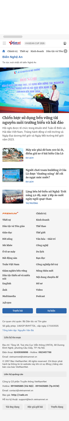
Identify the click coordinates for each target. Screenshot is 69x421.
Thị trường (32, 203)
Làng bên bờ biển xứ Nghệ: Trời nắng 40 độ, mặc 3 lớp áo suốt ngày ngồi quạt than (46, 195)
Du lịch (30, 158)
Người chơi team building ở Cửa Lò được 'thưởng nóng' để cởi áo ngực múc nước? (46, 173)
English (6, 283)
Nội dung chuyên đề (47, 277)
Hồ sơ (39, 283)
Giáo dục (7, 232)
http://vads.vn (19, 394)
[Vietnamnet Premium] (10, 214)
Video (39, 289)
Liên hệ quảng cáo (13, 374)
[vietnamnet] (15, 45)
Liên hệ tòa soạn (12, 337)
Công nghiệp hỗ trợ (47, 264)
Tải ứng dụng (12, 407)
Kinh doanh (37, 51)
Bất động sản (9, 258)
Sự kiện (51, 310)
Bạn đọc (40, 258)
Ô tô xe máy (8, 251)
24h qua (6, 302)
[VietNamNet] (3, 51)
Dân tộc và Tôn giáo (57, 51)
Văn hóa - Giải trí (46, 238)
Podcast (40, 296)
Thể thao (41, 226)
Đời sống (7, 238)
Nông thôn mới (44, 270)
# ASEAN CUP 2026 (35, 43)
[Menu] (4, 43)
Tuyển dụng (57, 407)
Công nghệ (42, 245)
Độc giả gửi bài (35, 407)
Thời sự (24, 51)
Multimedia (9, 296)
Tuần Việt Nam (10, 264)
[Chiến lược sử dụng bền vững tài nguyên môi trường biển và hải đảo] (34, 90)
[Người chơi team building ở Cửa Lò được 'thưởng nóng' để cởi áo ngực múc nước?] (12, 175)
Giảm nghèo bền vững (14, 270)
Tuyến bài (18, 310)
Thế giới (40, 232)
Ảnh (4, 289)
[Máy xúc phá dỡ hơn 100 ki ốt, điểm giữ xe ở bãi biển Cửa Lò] (12, 155)
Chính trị (12, 51)
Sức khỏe (7, 245)
